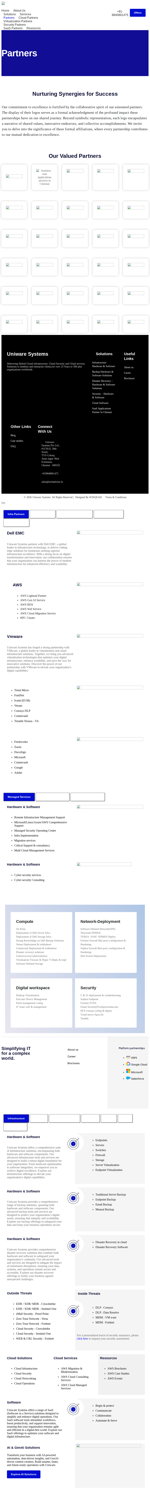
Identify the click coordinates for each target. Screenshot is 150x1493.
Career (127, 373)
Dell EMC (15, 533)
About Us (19, 10)
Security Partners (14, 24)
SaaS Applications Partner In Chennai (102, 410)
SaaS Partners (12, 28)
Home (5, 10)
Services (25, 14)
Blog (13, 435)
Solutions (9, 14)
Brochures (129, 378)
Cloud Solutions (19, 1358)
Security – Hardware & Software (103, 395)
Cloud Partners (28, 17)
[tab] (16, 514)
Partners (8, 17)
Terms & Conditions (115, 497)
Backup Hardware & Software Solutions (102, 373)
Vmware (14, 636)
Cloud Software (100, 403)
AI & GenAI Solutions (23, 1447)
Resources (34, 28)
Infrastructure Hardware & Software (103, 364)
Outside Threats (19, 1293)
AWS (17, 585)
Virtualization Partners (17, 21)
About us (128, 367)
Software (14, 1402)
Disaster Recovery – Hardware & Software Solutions (103, 385)
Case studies (17, 440)
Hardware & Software (23, 1137)
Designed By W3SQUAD (88, 497)
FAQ (13, 446)
